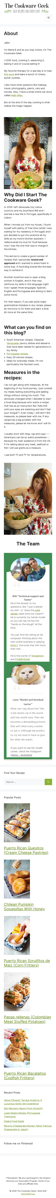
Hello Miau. (17, 95)
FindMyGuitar (22, 659)
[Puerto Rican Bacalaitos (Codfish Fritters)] (28, 1048)
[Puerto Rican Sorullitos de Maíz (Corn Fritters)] (28, 936)
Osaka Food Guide (14, 1121)
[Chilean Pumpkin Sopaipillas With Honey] (28, 879)
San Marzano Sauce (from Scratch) (23, 1108)
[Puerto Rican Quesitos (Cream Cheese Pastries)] (28, 823)
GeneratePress (28, 1194)
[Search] (48, 782)
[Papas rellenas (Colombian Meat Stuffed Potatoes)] (28, 992)
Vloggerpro (37, 655)
